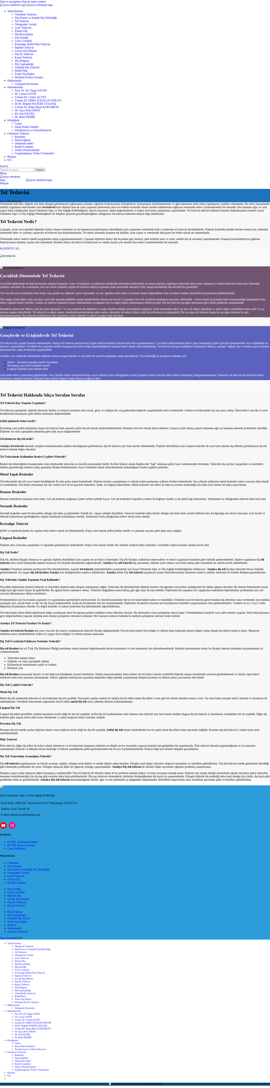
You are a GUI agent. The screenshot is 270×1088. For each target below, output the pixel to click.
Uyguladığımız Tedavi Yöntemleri (34, 153)
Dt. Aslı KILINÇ (25, 113)
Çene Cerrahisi (23, 40)
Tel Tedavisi (22, 21)
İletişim (4, 183)
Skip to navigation (11, 1)
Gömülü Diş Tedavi (18, 918)
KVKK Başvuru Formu (21, 845)
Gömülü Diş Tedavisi (27, 67)
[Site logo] (13, 4)
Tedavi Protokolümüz (27, 150)
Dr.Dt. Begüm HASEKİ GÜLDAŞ (35, 103)
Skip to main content (34, 1)
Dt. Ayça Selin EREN (27, 110)
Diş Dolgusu (22, 60)
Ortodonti (13, 862)
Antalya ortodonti (17, 931)
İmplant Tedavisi (24, 47)
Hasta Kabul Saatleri (27, 126)
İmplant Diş (14, 895)
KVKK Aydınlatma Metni (22, 841)
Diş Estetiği (21, 37)
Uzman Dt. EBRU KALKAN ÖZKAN (38, 100)
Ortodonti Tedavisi (25, 14)
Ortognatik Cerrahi (26, 24)
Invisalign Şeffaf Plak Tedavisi (32, 44)
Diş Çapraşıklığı (24, 64)
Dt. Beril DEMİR (25, 117)
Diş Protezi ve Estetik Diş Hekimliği (36, 17)
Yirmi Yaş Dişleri (25, 74)
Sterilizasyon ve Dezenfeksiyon (33, 130)
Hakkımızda (14, 928)
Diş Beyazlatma (24, 34)
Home (3, 201)
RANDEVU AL (9, 248)
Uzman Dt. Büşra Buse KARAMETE (37, 107)
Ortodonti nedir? (24, 143)
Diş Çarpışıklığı (16, 915)
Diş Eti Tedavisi (24, 54)
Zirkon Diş (21, 31)
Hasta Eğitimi (22, 140)
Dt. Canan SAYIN (25, 93)
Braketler (20, 136)
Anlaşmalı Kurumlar (26, 83)
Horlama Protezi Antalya (29, 77)
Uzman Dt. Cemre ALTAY (30, 97)
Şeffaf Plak (21, 70)
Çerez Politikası (16, 848)
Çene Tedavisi (23, 27)
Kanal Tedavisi (23, 57)
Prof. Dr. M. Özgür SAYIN (31, 90)
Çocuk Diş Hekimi (26, 50)
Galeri (18, 123)
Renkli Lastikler (24, 146)
